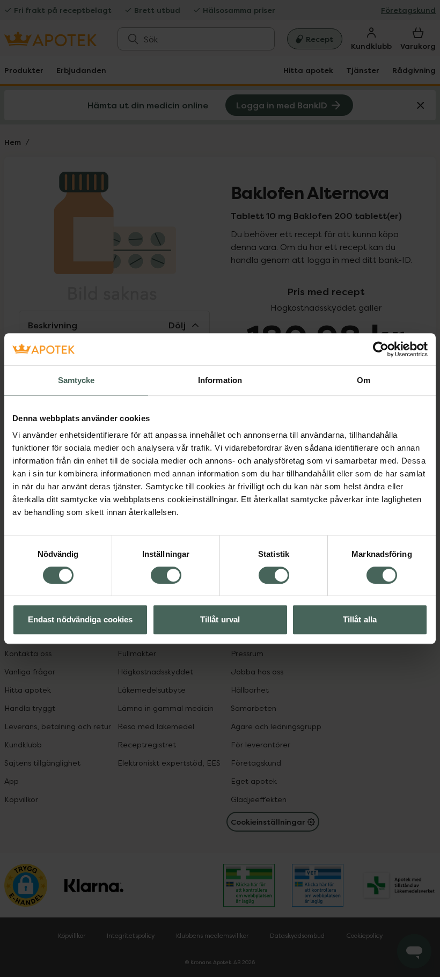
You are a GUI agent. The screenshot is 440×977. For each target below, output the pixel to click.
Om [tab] (363, 380)
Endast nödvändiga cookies (80, 619)
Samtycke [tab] (76, 380)
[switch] (166, 575)
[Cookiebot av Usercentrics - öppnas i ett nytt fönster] (381, 349)
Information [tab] (220, 380)
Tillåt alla (360, 619)
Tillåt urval (220, 619)
